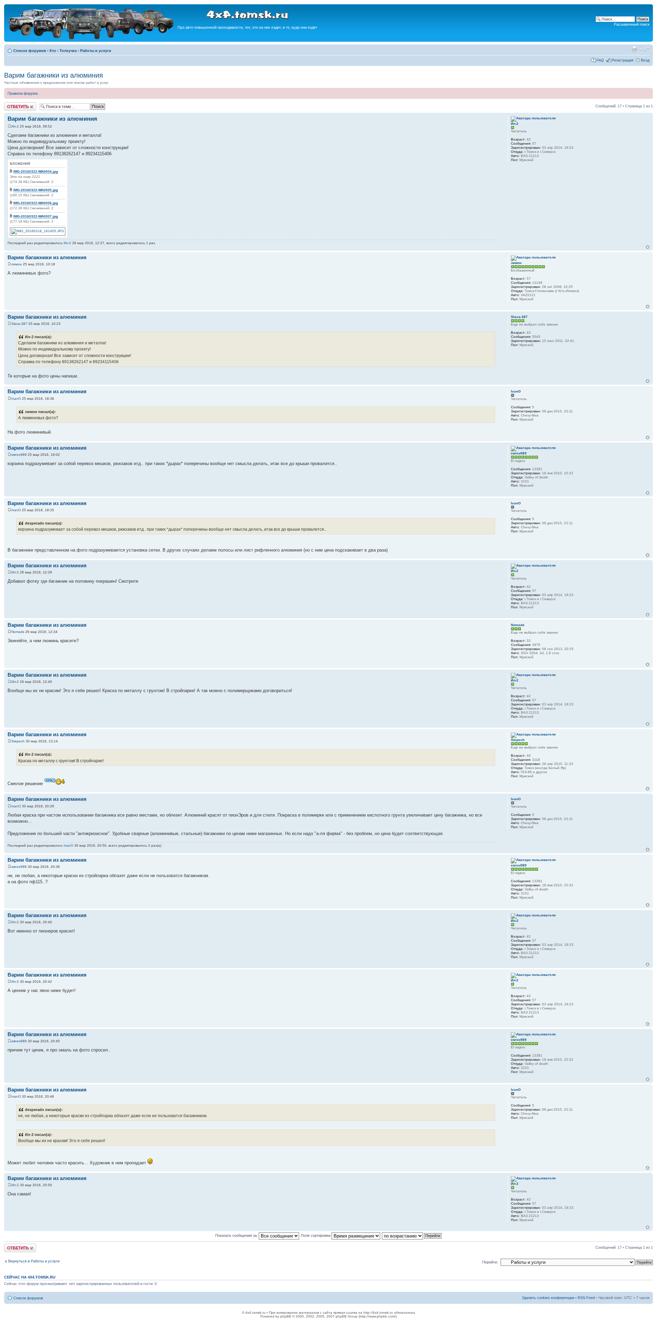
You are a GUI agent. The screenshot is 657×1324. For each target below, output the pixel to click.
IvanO (16, 398)
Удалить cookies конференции (548, 1298)
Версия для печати (634, 49)
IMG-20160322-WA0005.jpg (35, 190)
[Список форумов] (92, 38)
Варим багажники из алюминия (53, 75)
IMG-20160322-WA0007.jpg (35, 216)
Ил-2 (15, 126)
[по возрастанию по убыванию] (412, 1235)
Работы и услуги (95, 51)
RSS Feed (586, 1298)
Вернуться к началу (647, 247)
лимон (16, 264)
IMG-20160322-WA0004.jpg (35, 171)
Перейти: (490, 1262)
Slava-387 (19, 324)
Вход (645, 60)
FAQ (600, 60)
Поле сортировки (316, 1235)
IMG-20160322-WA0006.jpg (35, 203)
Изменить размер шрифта (644, 49)
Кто (53, 51)
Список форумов (29, 51)
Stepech (18, 741)
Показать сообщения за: (237, 1235)
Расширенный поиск (631, 24)
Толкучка (68, 51)
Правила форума (23, 93)
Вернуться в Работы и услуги (34, 1261)
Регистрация (622, 60)
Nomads (17, 632)
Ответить (12, 104)
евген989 (19, 454)
